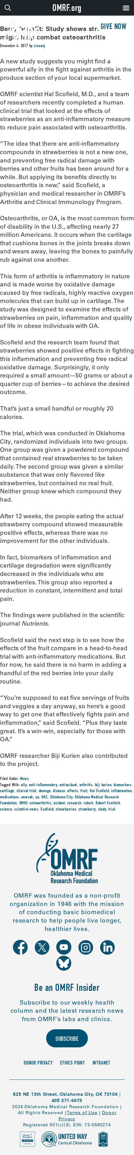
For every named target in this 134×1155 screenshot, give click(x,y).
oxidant (59, 803)
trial (111, 809)
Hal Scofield (99, 791)
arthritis (86, 785)
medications (9, 797)
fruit (83, 791)
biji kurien (103, 785)
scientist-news (26, 809)
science (6, 809)
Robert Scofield (108, 803)
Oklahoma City (61, 797)
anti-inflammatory (43, 785)
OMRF (23, 803)
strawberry (87, 809)
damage (45, 791)
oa (37, 797)
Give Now (114, 27)
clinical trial (26, 791)
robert (88, 803)
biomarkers (123, 785)
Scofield (47, 809)
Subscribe (67, 1039)
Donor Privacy (38, 1063)
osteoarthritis (40, 803)
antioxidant (68, 785)
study (102, 809)
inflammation (121, 791)
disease (59, 791)
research (74, 803)
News (24, 779)
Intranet (101, 1063)
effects (72, 791)
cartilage (7, 791)
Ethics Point (72, 1063)
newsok (27, 797)
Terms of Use (82, 1112)
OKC (44, 797)
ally (23, 785)
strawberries (66, 809)
